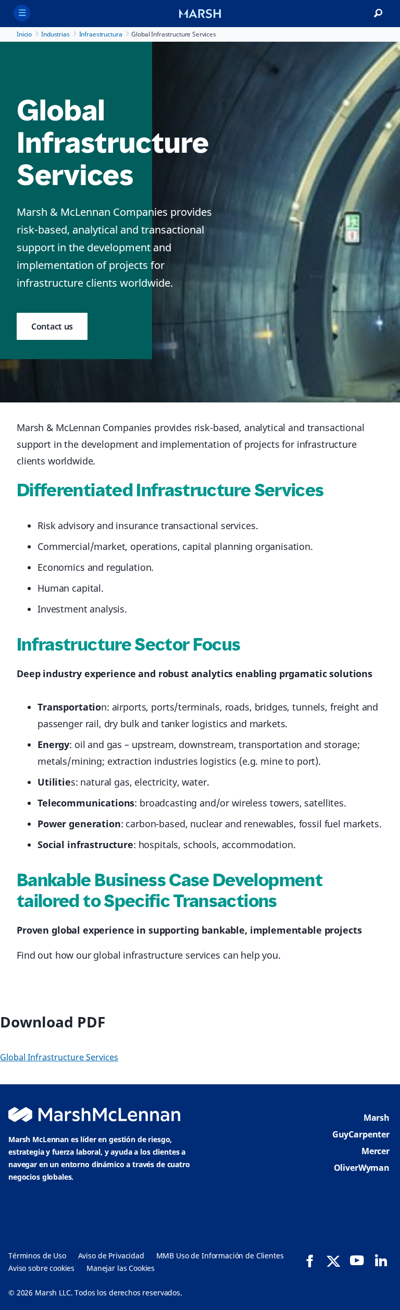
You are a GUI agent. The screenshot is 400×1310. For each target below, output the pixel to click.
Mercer (375, 1151)
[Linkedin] (381, 1260)
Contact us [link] (52, 326)
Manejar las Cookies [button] (120, 1268)
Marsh (377, 1117)
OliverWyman (362, 1167)
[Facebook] (309, 1261)
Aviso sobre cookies (41, 1268)
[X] (333, 1260)
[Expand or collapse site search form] (378, 13)
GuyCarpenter (361, 1134)
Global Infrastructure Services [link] (59, 1057)
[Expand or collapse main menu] (22, 13)
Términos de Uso (37, 1255)
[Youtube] (357, 1260)
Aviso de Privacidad (111, 1255)
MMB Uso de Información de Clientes (220, 1255)
